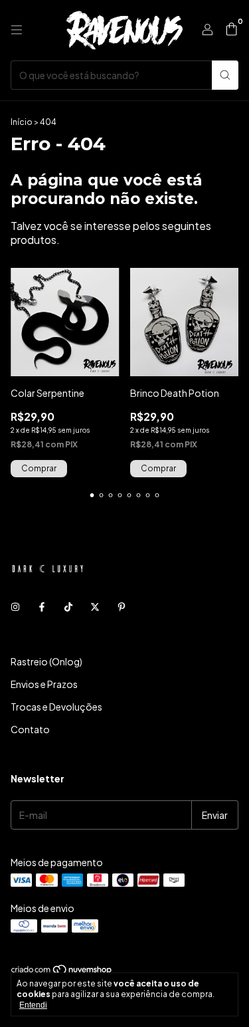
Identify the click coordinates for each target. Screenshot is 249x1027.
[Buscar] (225, 75)
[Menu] (17, 30)
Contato (30, 729)
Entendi (33, 1005)
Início (22, 122)
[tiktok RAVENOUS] (68, 607)
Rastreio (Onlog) (46, 661)
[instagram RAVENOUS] (15, 607)
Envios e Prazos (44, 684)
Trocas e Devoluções (56, 707)
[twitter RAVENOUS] (95, 607)
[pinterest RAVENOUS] (121, 607)
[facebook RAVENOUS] (41, 607)
